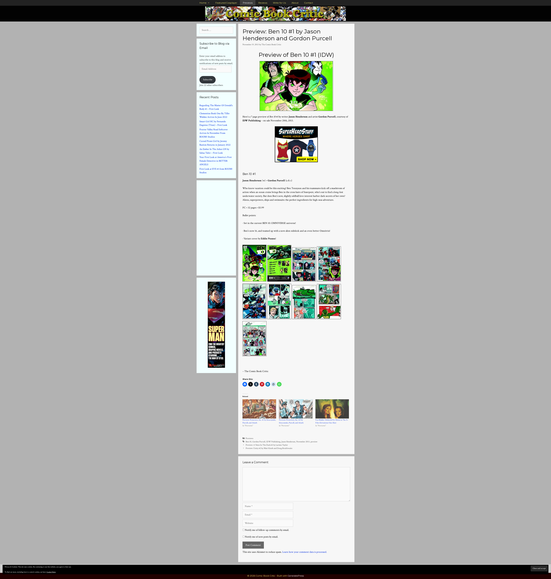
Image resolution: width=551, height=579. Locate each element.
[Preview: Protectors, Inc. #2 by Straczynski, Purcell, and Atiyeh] (296, 409)
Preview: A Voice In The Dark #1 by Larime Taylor (267, 444)
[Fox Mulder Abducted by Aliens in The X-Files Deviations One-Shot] (332, 409)
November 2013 (303, 441)
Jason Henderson (288, 441)
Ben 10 (248, 441)
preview (314, 441)
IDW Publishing (273, 441)
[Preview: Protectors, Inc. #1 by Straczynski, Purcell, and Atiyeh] (259, 409)
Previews (248, 2)
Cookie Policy (51, 572)
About (295, 2)
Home (202, 2)
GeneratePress (296, 575)
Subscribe (207, 79)
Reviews (262, 2)
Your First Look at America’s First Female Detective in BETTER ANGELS (215, 161)
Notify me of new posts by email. (261, 536)
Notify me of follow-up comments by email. (267, 530)
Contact (308, 2)
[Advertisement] (220, 227)
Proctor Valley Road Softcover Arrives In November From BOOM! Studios (213, 133)
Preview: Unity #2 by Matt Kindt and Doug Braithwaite (269, 448)
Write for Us (279, 2)
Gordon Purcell (258, 441)
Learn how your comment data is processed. (304, 552)
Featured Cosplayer (226, 2)
